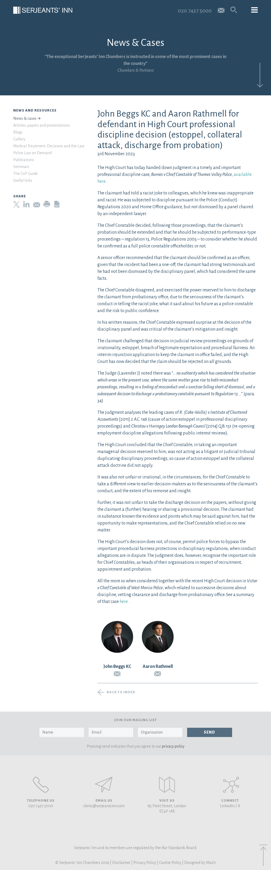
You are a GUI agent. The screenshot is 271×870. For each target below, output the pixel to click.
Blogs (17, 132)
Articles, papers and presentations (41, 125)
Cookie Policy (170, 862)
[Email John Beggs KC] (117, 674)
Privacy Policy (144, 862)
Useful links (22, 180)
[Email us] (221, 10)
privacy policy (173, 746)
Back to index (121, 692)
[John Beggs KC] (117, 637)
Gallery (19, 139)
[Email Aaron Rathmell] (158, 674)
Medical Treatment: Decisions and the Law (48, 146)
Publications (23, 160)
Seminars (21, 167)
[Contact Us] (167, 785)
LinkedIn (227, 806)
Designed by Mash (200, 862)
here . (124, 601)
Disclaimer (121, 862)
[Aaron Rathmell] (158, 637)
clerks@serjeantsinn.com (104, 806)
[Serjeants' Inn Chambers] (42, 10)
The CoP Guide (25, 173)
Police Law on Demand (32, 153)
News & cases (25, 118)
